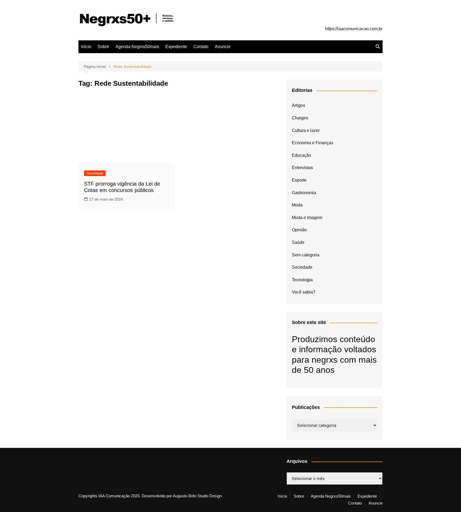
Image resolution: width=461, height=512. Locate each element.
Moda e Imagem (307, 217)
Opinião (299, 230)
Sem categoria (305, 255)
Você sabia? (303, 292)
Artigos (298, 105)
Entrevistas (302, 167)
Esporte (299, 180)
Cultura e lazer (306, 130)
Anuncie (222, 46)
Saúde (298, 242)
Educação (301, 155)
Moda (297, 205)
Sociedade (95, 173)
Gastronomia (304, 192)
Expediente (176, 46)
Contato (200, 46)
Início (86, 46)
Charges (300, 118)
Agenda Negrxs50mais (137, 46)
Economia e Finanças (312, 142)
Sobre (103, 46)
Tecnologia (302, 280)
